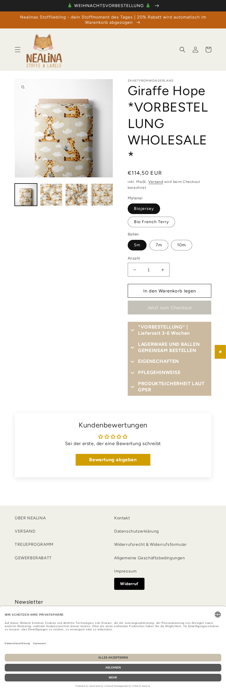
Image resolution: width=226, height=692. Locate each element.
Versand (155, 182)
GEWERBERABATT (33, 557)
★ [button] (220, 351)
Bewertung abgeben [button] (113, 459)
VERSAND (25, 531)
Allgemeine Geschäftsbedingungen (149, 557)
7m (159, 245)
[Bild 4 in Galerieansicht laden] (102, 194)
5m (137, 245)
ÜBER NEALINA (30, 518)
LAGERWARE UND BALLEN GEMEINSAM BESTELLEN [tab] (169, 347)
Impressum (125, 571)
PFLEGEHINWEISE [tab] (159, 372)
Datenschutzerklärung (136, 531)
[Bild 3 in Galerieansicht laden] (76, 194)
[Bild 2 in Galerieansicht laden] (51, 194)
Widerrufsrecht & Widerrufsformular (150, 544)
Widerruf (129, 583)
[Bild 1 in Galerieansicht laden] (26, 194)
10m (181, 245)
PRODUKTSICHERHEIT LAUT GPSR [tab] (171, 387)
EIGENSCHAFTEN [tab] (158, 361)
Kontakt (122, 518)
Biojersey (144, 208)
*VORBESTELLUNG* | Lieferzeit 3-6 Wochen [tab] (164, 330)
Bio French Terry (151, 221)
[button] (17, 49)
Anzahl (134, 258)
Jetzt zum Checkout (169, 307)
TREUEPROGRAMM (34, 544)
